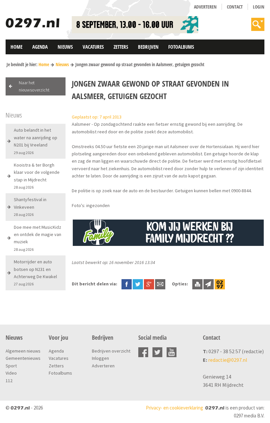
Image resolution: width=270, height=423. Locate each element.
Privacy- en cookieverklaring (174, 408)
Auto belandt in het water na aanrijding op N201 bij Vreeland (35, 141)
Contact (235, 7)
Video (11, 373)
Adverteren (205, 7)
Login (258, 7)
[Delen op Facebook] (127, 284)
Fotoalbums (181, 46)
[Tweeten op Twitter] (138, 284)
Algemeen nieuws (23, 351)
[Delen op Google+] (149, 284)
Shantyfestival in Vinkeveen (30, 207)
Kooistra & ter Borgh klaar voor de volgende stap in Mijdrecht (37, 176)
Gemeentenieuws (23, 358)
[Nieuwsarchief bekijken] (220, 284)
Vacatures (93, 46)
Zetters (121, 46)
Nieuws (65, 46)
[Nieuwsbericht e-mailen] (160, 284)
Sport (11, 366)
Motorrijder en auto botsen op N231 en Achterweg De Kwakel (35, 272)
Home (16, 46)
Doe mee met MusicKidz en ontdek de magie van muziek (37, 238)
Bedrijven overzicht (111, 351)
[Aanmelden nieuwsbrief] (208, 284)
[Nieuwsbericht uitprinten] (197, 284)
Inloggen (100, 358)
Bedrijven (148, 46)
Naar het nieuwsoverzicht (34, 86)
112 (9, 380)
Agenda (40, 46)
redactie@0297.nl (227, 360)
